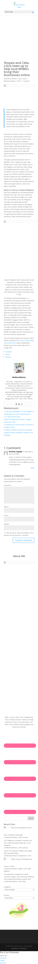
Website (6, 524)
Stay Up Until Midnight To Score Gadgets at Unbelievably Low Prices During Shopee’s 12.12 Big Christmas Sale (19, 414)
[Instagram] (19, 404)
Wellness (7, 871)
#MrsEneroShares (10, 81)
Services (25, 837)
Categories (7, 887)
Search (31, 818)
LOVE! (18, 81)
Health (20, 869)
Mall (29, 869)
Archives (6, 895)
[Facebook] (16, 404)
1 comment (25, 81)
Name (6, 507)
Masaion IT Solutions (19, 948)
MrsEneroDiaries (11, 79)
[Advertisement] (19, 35)
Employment (22, 856)
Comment (8, 485)
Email (6, 515)
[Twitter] (22, 404)
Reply (32, 468)
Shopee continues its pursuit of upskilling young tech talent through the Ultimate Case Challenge (18, 432)
